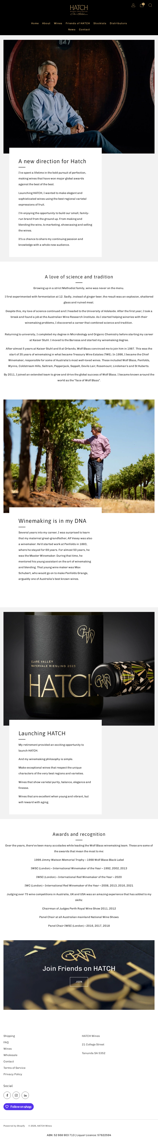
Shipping (9, 1036)
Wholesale (10, 1055)
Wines (7, 1048)
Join (79, 981)
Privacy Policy (12, 1074)
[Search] (150, 5)
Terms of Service (14, 1068)
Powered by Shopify (14, 1125)
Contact (8, 1061)
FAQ (6, 1042)
